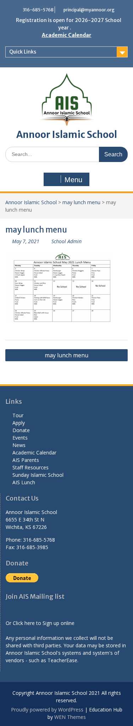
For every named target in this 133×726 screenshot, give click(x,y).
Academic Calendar (67, 35)
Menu (73, 180)
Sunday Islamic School (37, 474)
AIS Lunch (23, 482)
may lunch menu (81, 202)
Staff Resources (30, 467)
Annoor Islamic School (66, 134)
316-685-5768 (38, 9)
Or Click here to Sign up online (40, 623)
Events (20, 437)
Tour (17, 415)
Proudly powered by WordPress (47, 709)
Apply (18, 422)
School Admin (66, 241)
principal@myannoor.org (89, 9)
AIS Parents (25, 460)
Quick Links (22, 52)
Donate (21, 430)
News (19, 445)
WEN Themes (70, 717)
